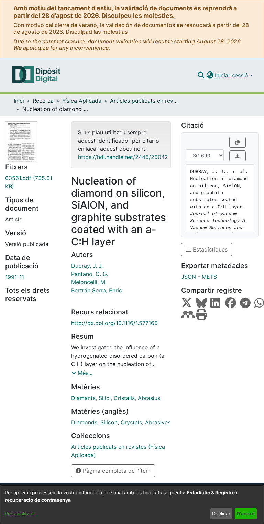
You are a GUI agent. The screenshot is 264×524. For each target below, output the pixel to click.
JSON (188, 276)
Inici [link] (19, 100)
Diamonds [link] (84, 422)
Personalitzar (19, 513)
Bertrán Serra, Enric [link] (96, 290)
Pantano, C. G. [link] (89, 273)
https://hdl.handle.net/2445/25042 (123, 157)
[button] (201, 75)
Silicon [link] (109, 422)
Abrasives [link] (157, 422)
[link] (33, 182)
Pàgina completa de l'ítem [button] (116, 470)
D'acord (245, 513)
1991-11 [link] (14, 277)
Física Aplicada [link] (81, 100)
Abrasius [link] (149, 397)
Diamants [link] (83, 397)
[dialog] (132, 505)
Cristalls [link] (124, 397)
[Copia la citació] (237, 142)
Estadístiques (209, 249)
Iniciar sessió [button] (232, 75)
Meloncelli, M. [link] (89, 282)
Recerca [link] (43, 100)
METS (209, 276)
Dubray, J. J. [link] (87, 265)
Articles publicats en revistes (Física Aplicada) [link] (144, 100)
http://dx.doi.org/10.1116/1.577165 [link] (114, 323)
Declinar (221, 513)
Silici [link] (105, 397)
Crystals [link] (131, 422)
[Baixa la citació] (237, 155)
